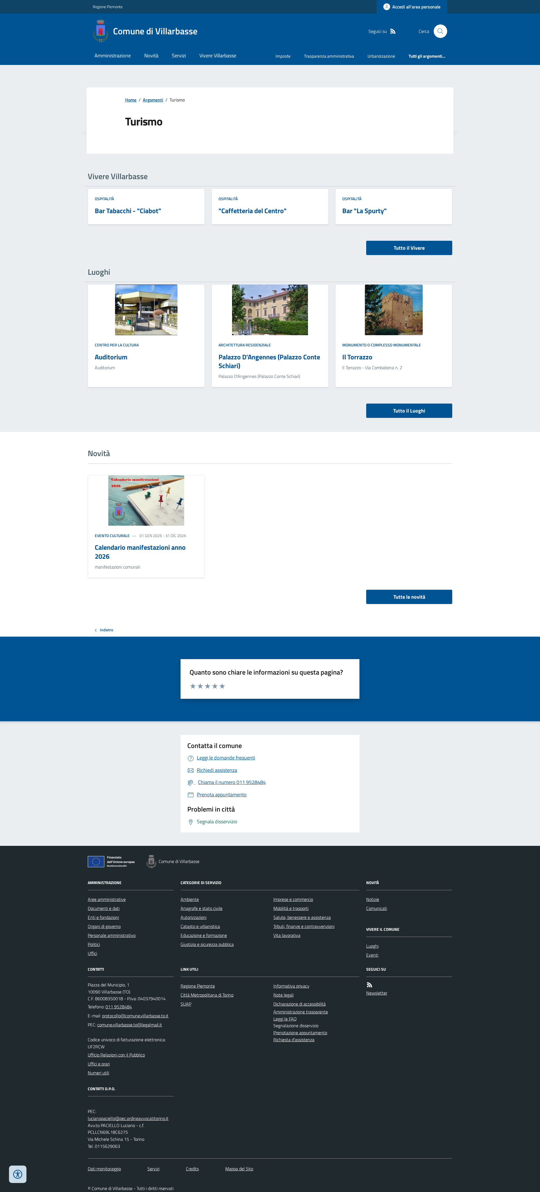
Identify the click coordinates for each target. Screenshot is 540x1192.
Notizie (372, 899)
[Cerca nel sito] (438, 31)
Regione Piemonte (108, 7)
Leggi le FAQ (285, 1018)
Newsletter (376, 993)
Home (130, 99)
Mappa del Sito (239, 1168)
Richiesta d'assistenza (293, 1039)
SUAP (186, 1004)
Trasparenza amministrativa (329, 56)
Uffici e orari (99, 1063)
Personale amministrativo (112, 935)
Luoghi (372, 946)
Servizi (179, 55)
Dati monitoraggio (104, 1168)
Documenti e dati (104, 908)
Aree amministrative (107, 899)
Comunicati (376, 908)
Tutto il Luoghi (409, 410)
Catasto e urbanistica (200, 926)
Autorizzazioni (193, 917)
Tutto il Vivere (409, 248)
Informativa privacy (291, 986)
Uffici (92, 953)
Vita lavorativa (286, 935)
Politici (94, 944)
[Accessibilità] (17, 1174)
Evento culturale (112, 535)
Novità (151, 55)
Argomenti (153, 99)
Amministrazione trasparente (300, 1011)
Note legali (283, 995)
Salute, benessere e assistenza (302, 917)
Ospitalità (104, 199)
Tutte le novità (409, 597)
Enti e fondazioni (103, 917)
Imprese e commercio (293, 899)
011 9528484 (118, 1006)
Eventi (372, 955)
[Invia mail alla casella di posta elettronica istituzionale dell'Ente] (135, 1015)
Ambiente (190, 899)
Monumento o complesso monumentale (381, 345)
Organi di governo (104, 926)
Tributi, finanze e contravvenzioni (303, 926)
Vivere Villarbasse (217, 55)
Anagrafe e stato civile (201, 908)
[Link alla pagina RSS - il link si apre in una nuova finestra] (393, 31)
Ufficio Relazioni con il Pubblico (116, 1054)
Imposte (283, 56)
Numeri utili (98, 1072)
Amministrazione (112, 55)
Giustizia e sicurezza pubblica (207, 944)
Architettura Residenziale (245, 345)
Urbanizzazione (381, 56)
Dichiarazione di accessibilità (299, 1004)
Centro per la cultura (117, 345)
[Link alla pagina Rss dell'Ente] (369, 984)
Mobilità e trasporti (291, 908)
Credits (192, 1168)
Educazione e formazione (204, 935)
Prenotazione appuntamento (300, 1032)
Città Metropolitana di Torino (207, 995)
